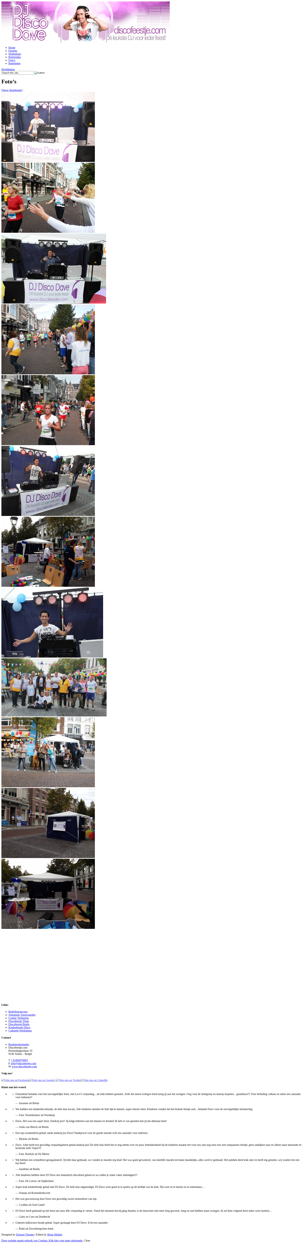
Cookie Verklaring (18, 1017)
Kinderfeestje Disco (19, 1027)
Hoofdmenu (8, 69)
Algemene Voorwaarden (21, 1014)
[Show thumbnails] (11, 90)
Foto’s (11, 60)
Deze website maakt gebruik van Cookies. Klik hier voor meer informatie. (42, 1240)
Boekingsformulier (18, 1044)
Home (11, 47)
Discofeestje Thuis (18, 1021)
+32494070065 (19, 1060)
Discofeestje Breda (18, 1024)
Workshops (14, 53)
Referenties (14, 57)
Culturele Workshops (20, 1030)
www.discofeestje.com (24, 1066)
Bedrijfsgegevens (18, 1011)
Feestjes (12, 50)
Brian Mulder (54, 1234)
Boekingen (14, 63)
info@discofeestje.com (23, 1063)
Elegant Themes (25, 1234)
